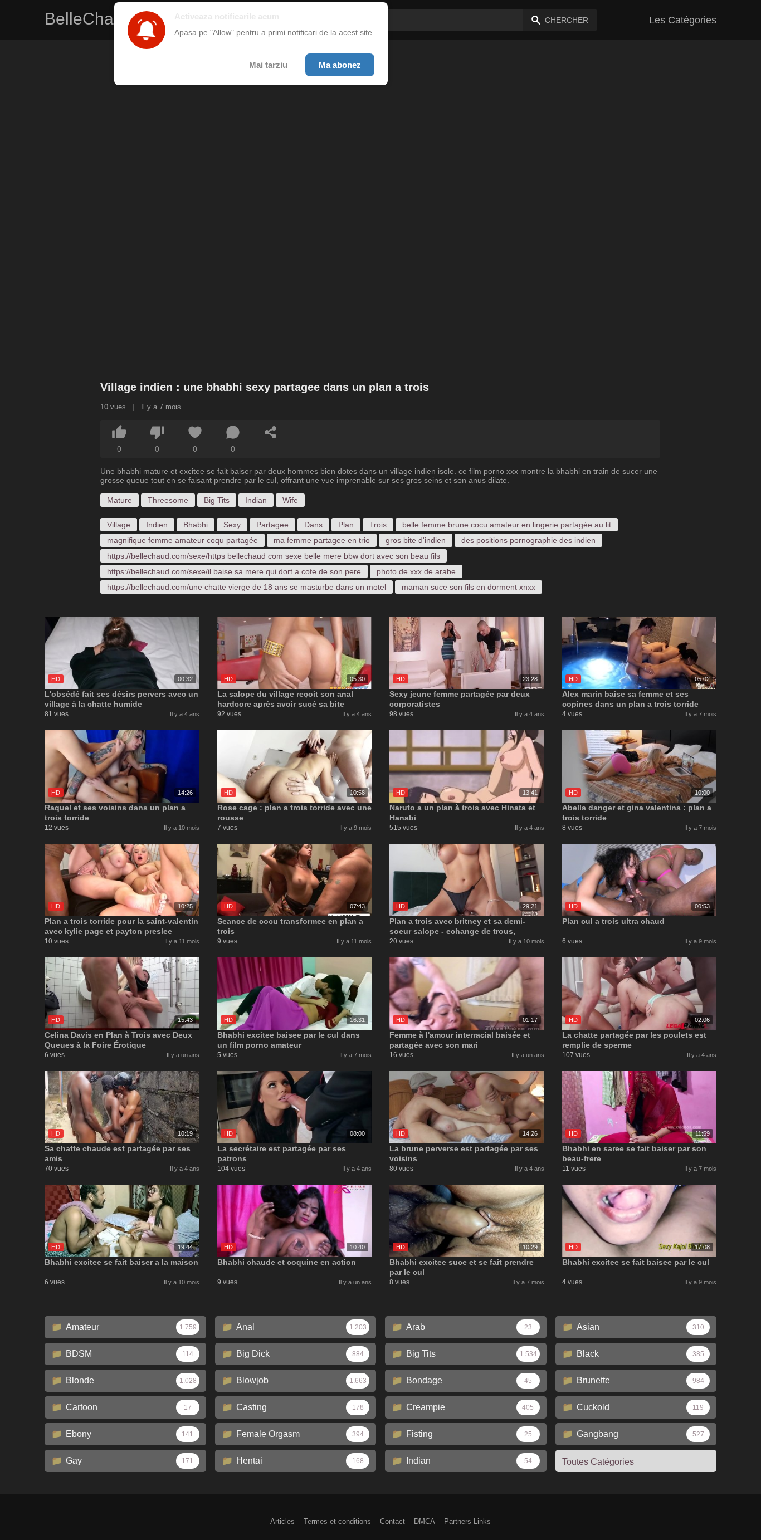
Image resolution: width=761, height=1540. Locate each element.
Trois (378, 524)
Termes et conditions (337, 1521)
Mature (119, 500)
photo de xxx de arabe (416, 571)
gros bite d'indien (416, 540)
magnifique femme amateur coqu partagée (182, 540)
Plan (346, 524)
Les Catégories (682, 20)
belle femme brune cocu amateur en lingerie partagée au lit (506, 524)
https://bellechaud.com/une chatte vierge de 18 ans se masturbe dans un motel (246, 587)
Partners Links (467, 1521)
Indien (157, 524)
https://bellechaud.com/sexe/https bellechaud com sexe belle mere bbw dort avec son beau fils (273, 555)
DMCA (424, 1521)
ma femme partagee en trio (322, 540)
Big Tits (217, 500)
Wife (290, 500)
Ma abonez (340, 65)
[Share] (270, 432)
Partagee (272, 524)
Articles (282, 1521)
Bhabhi (195, 524)
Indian (256, 500)
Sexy (232, 524)
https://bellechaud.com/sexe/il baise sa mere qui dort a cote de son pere (234, 571)
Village (118, 524)
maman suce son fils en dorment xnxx (468, 587)
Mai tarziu (268, 65)
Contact (392, 1521)
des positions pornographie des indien (528, 540)
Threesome (168, 500)
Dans (313, 524)
